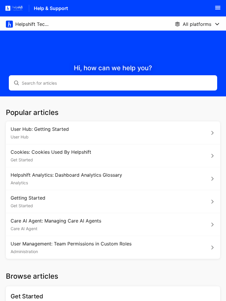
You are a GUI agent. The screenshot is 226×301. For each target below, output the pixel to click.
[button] (217, 9)
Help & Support (51, 8)
